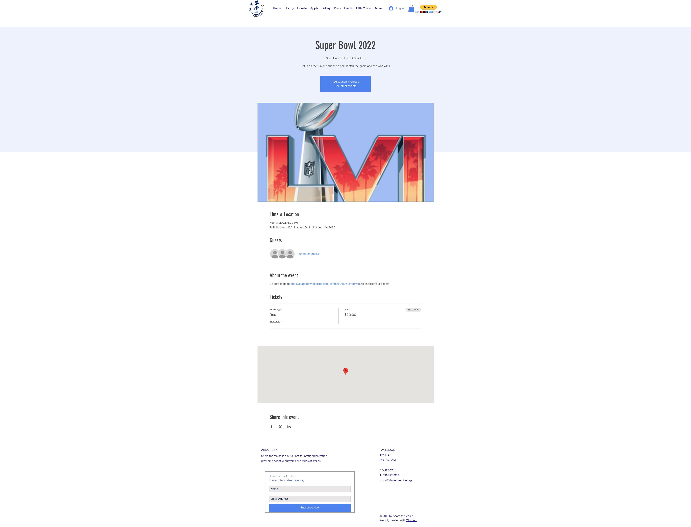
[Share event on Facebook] (271, 426)
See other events (345, 85)
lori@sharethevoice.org (397, 480)
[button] (411, 8)
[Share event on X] (280, 426)
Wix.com (411, 520)
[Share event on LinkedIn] (289, 426)
